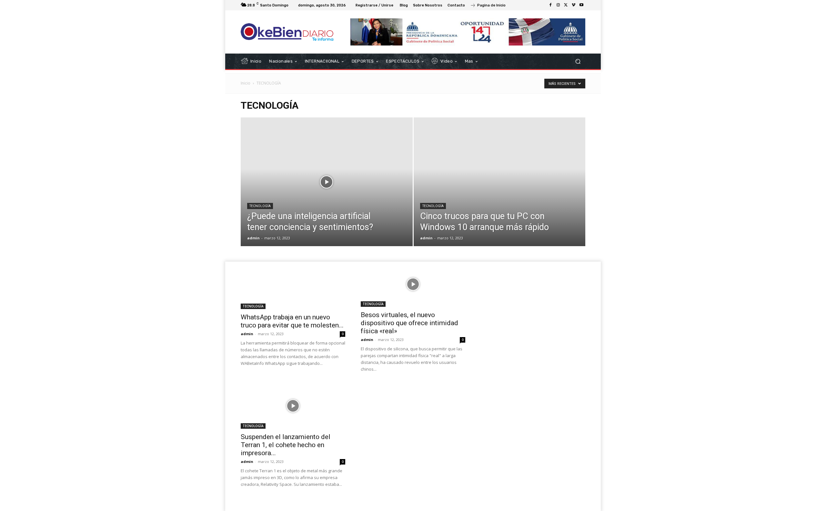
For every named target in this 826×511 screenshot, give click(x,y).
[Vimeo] (574, 5)
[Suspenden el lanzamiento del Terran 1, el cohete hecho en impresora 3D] (293, 406)
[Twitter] (566, 5)
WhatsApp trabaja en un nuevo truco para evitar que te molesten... (292, 321)
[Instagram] (558, 5)
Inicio (245, 83)
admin (253, 237)
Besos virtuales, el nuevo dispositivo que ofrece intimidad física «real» (409, 323)
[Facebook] (550, 5)
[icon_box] (488, 6)
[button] (577, 61)
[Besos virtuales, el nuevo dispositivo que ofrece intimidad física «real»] (413, 284)
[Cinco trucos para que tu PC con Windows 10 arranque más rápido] (500, 191)
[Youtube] (581, 5)
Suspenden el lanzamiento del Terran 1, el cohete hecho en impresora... (285, 445)
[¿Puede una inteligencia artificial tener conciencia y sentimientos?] (327, 191)
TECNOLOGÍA (260, 206)
